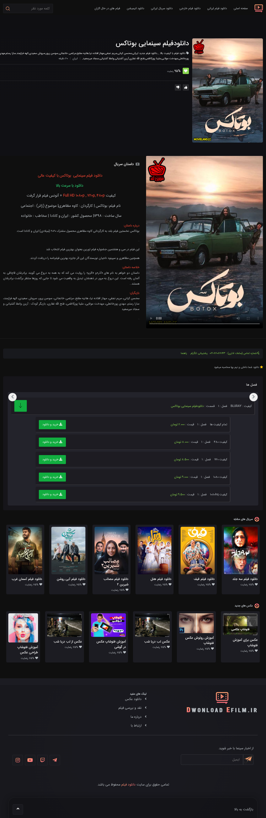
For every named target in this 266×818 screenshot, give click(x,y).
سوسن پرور (52, 53)
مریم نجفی (111, 53)
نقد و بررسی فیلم (130, 707)
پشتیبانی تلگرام (199, 353)
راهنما (184, 353)
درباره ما (136, 716)
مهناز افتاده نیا (96, 53)
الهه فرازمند (22, 53)
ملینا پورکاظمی (153, 58)
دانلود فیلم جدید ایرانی (144, 53)
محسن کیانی (124, 53)
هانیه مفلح (83, 53)
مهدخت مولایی (169, 58)
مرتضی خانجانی (67, 53)
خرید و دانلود (50, 424)
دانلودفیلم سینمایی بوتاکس (152, 43)
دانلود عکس (133, 699)
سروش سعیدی (37, 53)
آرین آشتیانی (122, 58)
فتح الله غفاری (136, 58)
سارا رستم (11, 53)
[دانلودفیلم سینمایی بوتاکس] (227, 90)
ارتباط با (136, 725)
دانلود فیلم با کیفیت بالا (172, 53)
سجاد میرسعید (91, 58)
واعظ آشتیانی (107, 58)
